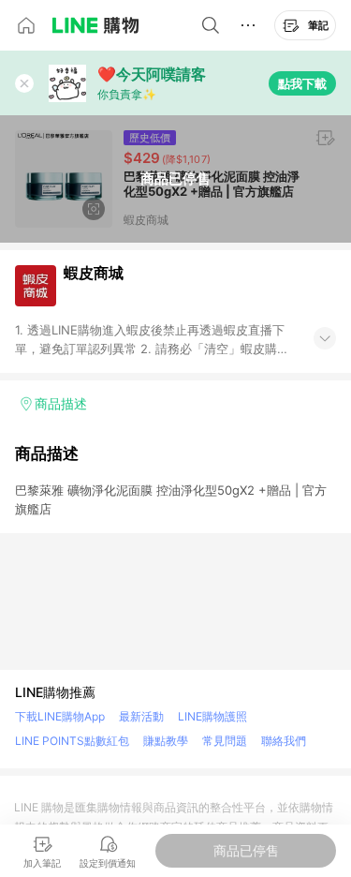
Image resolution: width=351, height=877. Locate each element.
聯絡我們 (283, 741)
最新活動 (141, 716)
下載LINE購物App (60, 716)
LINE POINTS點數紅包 (72, 741)
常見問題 (224, 741)
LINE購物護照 (212, 716)
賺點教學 (165, 741)
